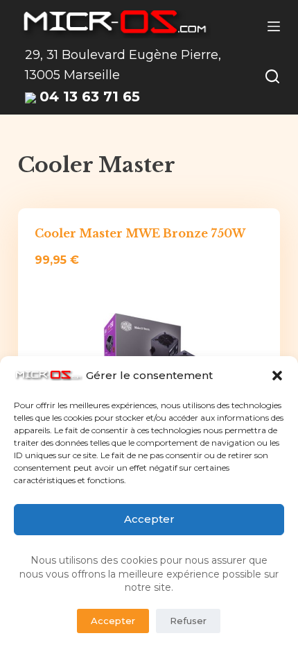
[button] (277, 376)
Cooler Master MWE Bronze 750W (140, 233)
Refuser (188, 620)
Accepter (149, 519)
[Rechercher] (272, 76)
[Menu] (274, 26)
